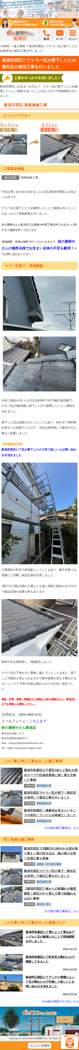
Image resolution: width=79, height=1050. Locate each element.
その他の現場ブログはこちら (60, 1001)
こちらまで (37, 721)
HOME (5, 46)
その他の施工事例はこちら (61, 827)
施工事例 (19, 46)
